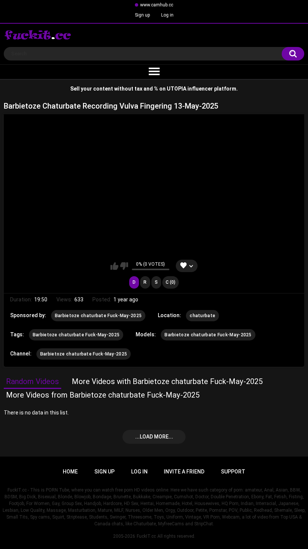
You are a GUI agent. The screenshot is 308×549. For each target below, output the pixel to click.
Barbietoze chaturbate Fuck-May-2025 (98, 315)
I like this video (114, 266)
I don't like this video (124, 266)
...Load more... (154, 437)
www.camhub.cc (156, 5)
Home (70, 472)
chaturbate (202, 315)
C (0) (170, 282)
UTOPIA (176, 89)
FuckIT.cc (146, 536)
